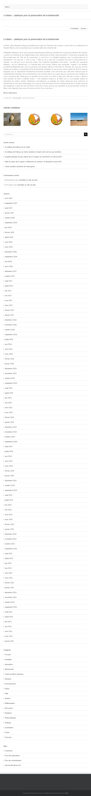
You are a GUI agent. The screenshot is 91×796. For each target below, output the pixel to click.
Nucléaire (8, 713)
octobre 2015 (10, 378)
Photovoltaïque (10, 718)
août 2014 (8, 446)
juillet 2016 (9, 339)
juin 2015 (8, 398)
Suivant (83, 28)
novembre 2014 (11, 432)
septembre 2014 (11, 442)
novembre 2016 (11, 325)
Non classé (9, 708)
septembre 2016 (11, 334)
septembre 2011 (11, 607)
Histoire (7, 698)
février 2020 (9, 232)
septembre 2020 (11, 223)
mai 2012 (8, 568)
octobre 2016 (10, 330)
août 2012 (8, 553)
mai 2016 (8, 344)
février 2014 (9, 471)
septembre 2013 (11, 490)
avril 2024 (8, 198)
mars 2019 (9, 247)
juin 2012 (8, 563)
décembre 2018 (11, 252)
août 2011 (8, 612)
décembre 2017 (11, 271)
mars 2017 (9, 305)
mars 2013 (9, 519)
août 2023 (8, 208)
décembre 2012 (11, 534)
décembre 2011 (11, 592)
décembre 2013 (11, 480)
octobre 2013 (10, 485)
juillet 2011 (9, 617)
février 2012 (9, 583)
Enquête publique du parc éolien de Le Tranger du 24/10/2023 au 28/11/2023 (33, 157)
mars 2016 (9, 354)
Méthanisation (10, 703)
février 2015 (9, 417)
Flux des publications (12, 755)
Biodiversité (9, 669)
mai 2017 (8, 295)
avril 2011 (8, 631)
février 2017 (9, 310)
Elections (8, 679)
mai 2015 (8, 403)
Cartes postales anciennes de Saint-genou (20, 166)
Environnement (17, 98)
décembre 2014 (11, 427)
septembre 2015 (11, 383)
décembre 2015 (11, 368)
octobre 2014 (10, 437)
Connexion (8, 751)
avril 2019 (8, 242)
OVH (66, 793)
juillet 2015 (9, 393)
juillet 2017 (9, 286)
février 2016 (9, 359)
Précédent (74, 28)
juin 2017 (8, 291)
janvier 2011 (9, 641)
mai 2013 (8, 510)
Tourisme (8, 737)
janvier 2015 (9, 422)
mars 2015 (9, 412)
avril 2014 (8, 461)
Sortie (7, 732)
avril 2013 (8, 515)
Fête (6, 693)
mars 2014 (9, 466)
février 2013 (9, 524)
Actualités (8, 659)
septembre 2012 (11, 549)
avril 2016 (8, 349)
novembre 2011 (11, 597)
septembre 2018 (11, 257)
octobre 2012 (10, 544)
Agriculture (9, 664)
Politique (8, 723)
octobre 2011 (10, 602)
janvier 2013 (9, 529)
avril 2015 (8, 407)
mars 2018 (9, 266)
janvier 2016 (9, 364)
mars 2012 (9, 578)
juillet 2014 (9, 451)
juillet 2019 (9, 237)
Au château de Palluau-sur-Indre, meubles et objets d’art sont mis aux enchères (33, 152)
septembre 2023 (11, 203)
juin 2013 (8, 505)
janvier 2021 (9, 213)
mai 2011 (8, 626)
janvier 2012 (9, 587)
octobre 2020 (10, 218)
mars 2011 (9, 636)
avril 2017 (8, 300)
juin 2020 (8, 227)
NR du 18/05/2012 (10, 93)
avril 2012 (8, 573)
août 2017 (8, 281)
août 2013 (8, 495)
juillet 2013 (9, 500)
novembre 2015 (11, 373)
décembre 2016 (11, 320)
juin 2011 (8, 622)
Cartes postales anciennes (14, 674)
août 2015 (8, 388)
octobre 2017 (10, 276)
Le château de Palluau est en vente (17, 147)
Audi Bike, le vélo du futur (28, 180)
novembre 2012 (11, 539)
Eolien (7, 689)
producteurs (9, 727)
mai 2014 (8, 456)
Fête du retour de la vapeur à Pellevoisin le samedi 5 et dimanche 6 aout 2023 (33, 162)
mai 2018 (8, 261)
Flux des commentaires (13, 760)
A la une (8, 655)
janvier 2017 (9, 315)
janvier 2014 (9, 476)
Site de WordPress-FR (13, 765)
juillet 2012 (9, 558)
